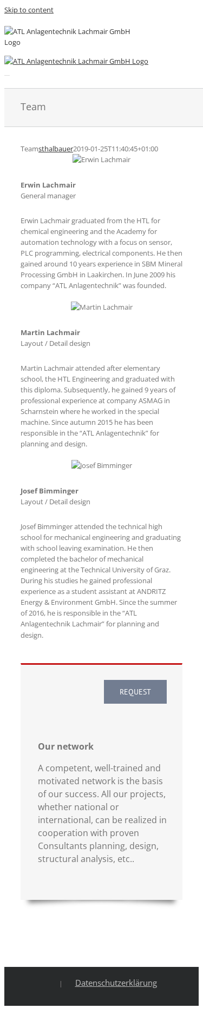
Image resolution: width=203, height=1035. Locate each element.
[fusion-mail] (179, 183)
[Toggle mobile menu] (7, 72)
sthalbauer (55, 148)
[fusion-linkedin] (162, 183)
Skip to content (29, 10)
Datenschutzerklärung (116, 982)
